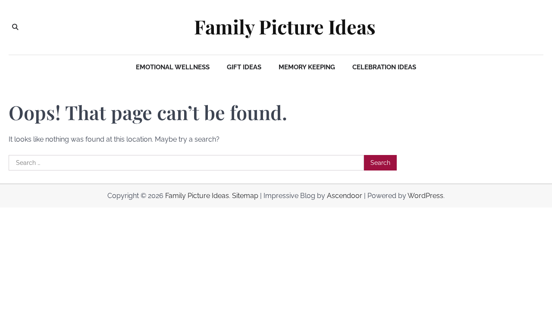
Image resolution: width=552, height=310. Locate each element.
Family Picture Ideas (285, 26)
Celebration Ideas (384, 67)
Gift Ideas (244, 67)
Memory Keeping (307, 67)
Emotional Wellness (173, 67)
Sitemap (245, 196)
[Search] (15, 27)
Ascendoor (344, 196)
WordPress (425, 196)
